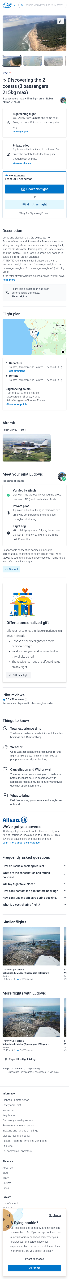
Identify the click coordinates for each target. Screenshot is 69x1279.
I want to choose (34, 1258)
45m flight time (36, 98)
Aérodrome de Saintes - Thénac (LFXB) (40, 367)
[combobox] (42, 5)
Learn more (34, 785)
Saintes (18, 1068)
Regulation (9, 1115)
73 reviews (19, 175)
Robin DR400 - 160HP (15, 429)
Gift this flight (37, 204)
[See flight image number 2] (32, 61)
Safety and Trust (12, 1105)
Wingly (6, 1068)
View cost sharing (22, 163)
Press (6, 1188)
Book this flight (37, 189)
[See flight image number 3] (53, 61)
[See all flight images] (34, 33)
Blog (5, 1172)
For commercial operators (17, 1151)
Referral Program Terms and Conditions (25, 1140)
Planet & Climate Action (16, 1099)
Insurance (8, 1110)
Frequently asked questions (18, 1120)
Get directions (17, 370)
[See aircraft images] (27, 448)
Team (6, 1177)
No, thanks (55, 1215)
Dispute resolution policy (16, 1135)
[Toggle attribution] (63, 352)
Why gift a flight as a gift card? (34, 213)
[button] (36, 332)
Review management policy (18, 1125)
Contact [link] (13, 569)
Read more (9, 279)
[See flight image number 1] (12, 61)
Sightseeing (33, 1068)
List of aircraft (10, 1203)
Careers (7, 1182)
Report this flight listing (22, 1059)
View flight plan (21, 131)
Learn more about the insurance (21, 842)
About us (8, 1167)
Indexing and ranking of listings (20, 1130)
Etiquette (8, 1145)
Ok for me (34, 1267)
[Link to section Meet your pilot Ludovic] (63, 102)
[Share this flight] (60, 21)
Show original (19, 296)
